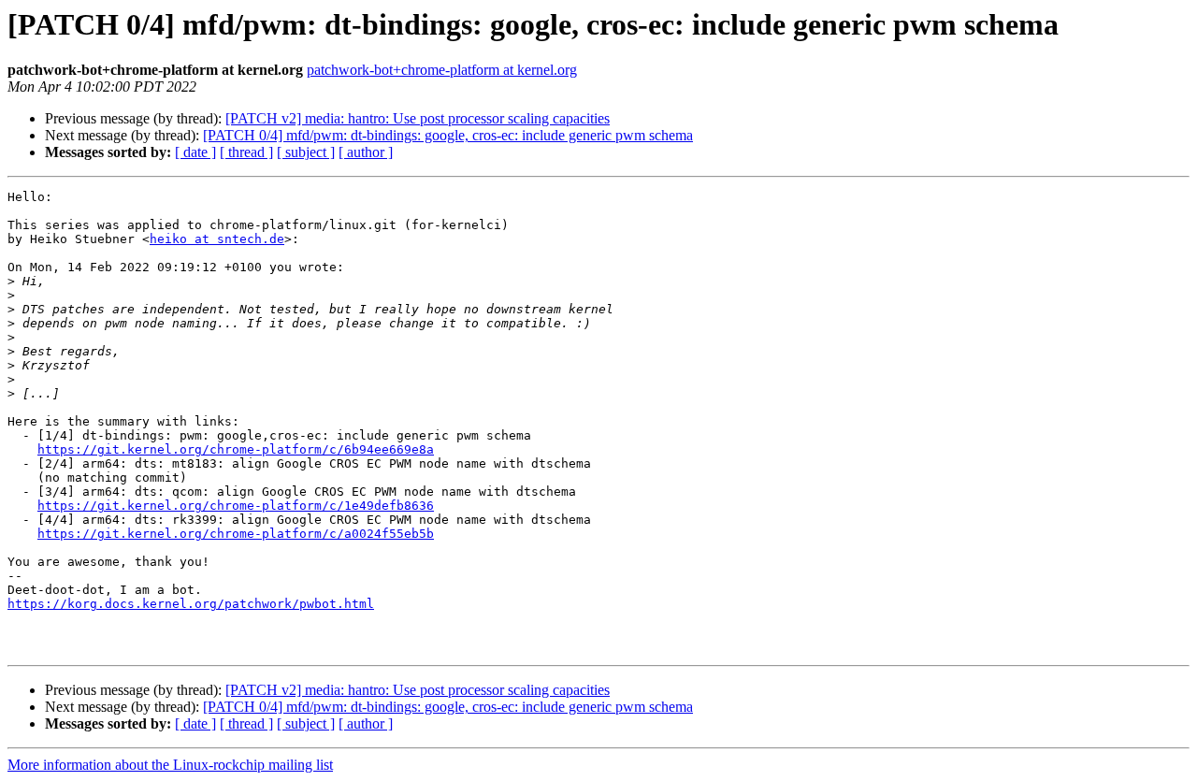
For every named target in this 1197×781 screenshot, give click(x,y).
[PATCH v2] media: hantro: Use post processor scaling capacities (417, 118)
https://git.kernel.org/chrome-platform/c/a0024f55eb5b (235, 534)
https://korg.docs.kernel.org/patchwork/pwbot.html (190, 604)
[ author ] (366, 152)
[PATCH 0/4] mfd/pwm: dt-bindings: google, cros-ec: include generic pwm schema (448, 135)
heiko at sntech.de (217, 239)
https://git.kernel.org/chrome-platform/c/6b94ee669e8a (235, 449)
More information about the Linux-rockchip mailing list (170, 765)
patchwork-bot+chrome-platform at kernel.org (442, 70)
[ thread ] (246, 152)
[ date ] (195, 152)
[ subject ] (306, 152)
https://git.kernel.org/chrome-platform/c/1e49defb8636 (235, 506)
